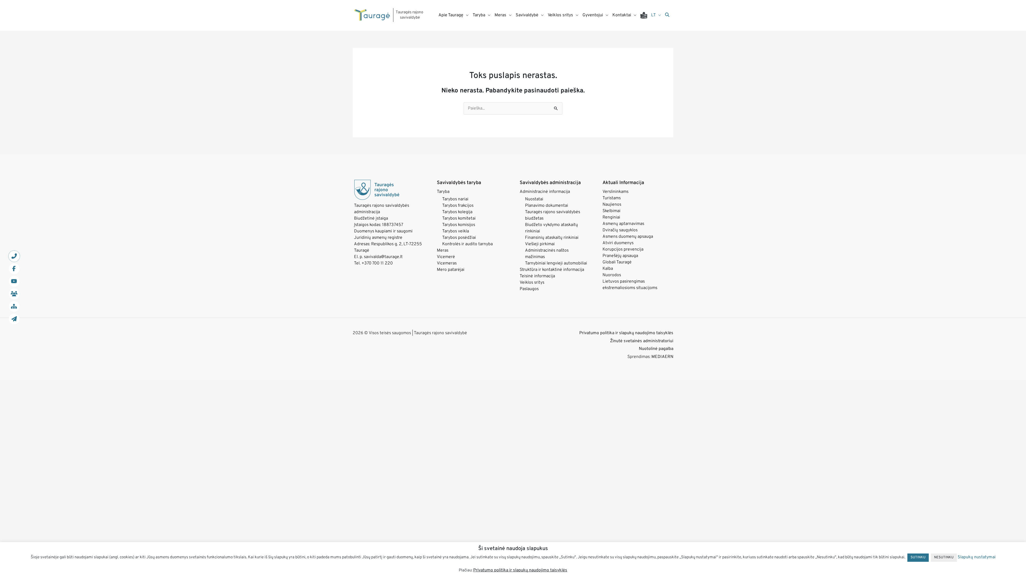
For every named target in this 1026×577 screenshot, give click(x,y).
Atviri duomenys (618, 243)
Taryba (443, 191)
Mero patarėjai (450, 269)
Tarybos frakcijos (457, 205)
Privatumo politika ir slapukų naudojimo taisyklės (626, 333)
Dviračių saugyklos (620, 230)
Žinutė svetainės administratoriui (641, 341)
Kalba (608, 268)
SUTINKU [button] (918, 557)
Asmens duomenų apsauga (628, 236)
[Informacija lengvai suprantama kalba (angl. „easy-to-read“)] (645, 15)
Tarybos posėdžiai (459, 237)
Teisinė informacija (537, 276)
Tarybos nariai (455, 199)
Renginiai (611, 217)
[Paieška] (667, 15)
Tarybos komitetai (459, 218)
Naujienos (612, 204)
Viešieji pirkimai (540, 244)
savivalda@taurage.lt (383, 257)
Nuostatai (534, 199)
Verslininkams (615, 191)
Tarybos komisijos (458, 225)
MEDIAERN (662, 357)
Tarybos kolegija (457, 212)
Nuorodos (612, 275)
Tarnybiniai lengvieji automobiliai (556, 263)
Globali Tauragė (617, 262)
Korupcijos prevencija (623, 249)
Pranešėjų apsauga (620, 256)
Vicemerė (446, 257)
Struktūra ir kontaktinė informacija (552, 269)
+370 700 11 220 (377, 263)
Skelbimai (611, 211)
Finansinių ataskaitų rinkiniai (551, 237)
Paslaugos (529, 289)
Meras (442, 250)
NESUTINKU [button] (944, 557)
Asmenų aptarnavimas (623, 224)
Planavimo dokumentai (546, 205)
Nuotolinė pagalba (656, 349)
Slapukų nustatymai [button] (977, 557)
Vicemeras (447, 263)
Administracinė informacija (545, 191)
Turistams (612, 198)
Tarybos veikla (455, 231)
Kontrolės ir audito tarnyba (467, 244)
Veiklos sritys (532, 282)
